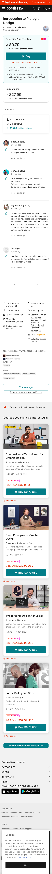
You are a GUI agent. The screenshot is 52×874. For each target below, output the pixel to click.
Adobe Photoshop (13, 359)
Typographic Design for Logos (24, 615)
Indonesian (36, 330)
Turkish (41, 325)
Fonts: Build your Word (20, 693)
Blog (22, 828)
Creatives (28, 813)
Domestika (5, 828)
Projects (13, 813)
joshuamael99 (18, 170)
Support (28, 828)
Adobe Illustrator (12, 356)
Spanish (34, 315)
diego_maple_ (18, 141)
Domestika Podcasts (9, 816)
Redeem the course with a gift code (26, 392)
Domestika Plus (26, 816)
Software (7, 777)
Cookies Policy (24, 857)
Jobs (20, 813)
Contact (15, 828)
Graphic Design (29, 374)
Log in (46, 8)
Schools (36, 813)
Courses (13, 407)
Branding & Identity (12, 374)
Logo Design (9, 378)
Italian (33, 322)
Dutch (33, 325)
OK (25, 865)
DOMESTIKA (14, 8)
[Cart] (39, 8)
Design (7, 365)
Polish (40, 322)
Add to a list (11, 500)
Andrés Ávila (20, 27)
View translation (18, 158)
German (34, 320)
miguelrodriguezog (20, 205)
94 (16, 306)
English (43, 315)
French (43, 320)
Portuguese (36, 317)
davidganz (16, 248)
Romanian (35, 328)
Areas (5, 772)
